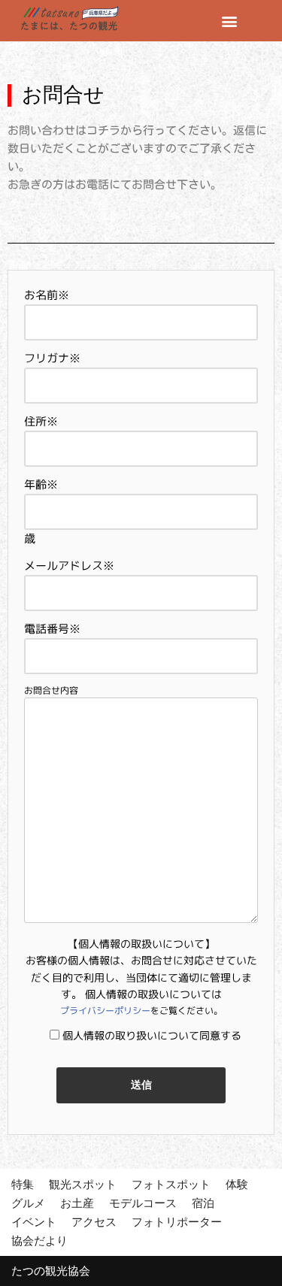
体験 (237, 1184)
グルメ (28, 1203)
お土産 (77, 1203)
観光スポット (83, 1184)
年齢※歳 (41, 511)
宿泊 (203, 1203)
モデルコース (143, 1203)
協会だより (39, 1240)
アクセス (94, 1221)
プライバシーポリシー (105, 1010)
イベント (33, 1221)
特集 (22, 1184)
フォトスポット (171, 1184)
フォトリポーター (177, 1221)
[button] (229, 20)
